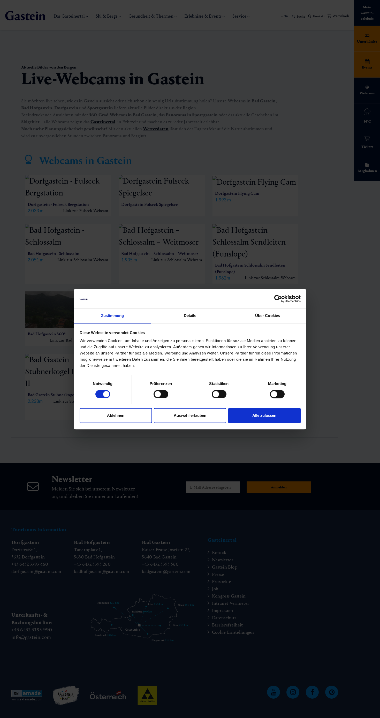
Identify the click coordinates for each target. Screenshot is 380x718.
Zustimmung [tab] (112, 316)
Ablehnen (115, 415)
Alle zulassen (264, 415)
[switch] (161, 394)
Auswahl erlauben (190, 415)
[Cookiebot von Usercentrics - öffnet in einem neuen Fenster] (278, 299)
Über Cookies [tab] (267, 316)
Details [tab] (190, 316)
